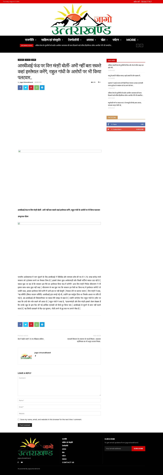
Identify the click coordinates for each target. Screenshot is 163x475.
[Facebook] (20, 87)
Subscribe (140, 129)
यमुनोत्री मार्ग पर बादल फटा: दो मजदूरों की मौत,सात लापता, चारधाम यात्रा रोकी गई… (124, 104)
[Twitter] (25, 87)
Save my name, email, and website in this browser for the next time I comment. (51, 419)
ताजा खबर (27, 60)
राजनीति (33, 60)
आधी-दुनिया (20, 60)
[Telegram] (42, 87)
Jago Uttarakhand (26, 82)
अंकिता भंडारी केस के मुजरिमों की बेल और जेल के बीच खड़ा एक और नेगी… (126, 66)
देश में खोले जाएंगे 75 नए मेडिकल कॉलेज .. (31, 339)
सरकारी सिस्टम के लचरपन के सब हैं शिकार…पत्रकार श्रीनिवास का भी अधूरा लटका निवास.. (84, 340)
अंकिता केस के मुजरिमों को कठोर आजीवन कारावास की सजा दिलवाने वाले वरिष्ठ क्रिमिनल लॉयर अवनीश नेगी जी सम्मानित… (73, 45)
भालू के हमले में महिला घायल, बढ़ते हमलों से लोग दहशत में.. (124, 76)
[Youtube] (22, 462)
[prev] (137, 45)
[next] (141, 45)
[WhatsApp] (36, 87)
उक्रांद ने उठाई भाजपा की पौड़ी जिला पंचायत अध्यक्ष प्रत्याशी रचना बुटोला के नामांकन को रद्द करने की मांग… (125, 84)
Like (142, 124)
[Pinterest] (31, 87)
